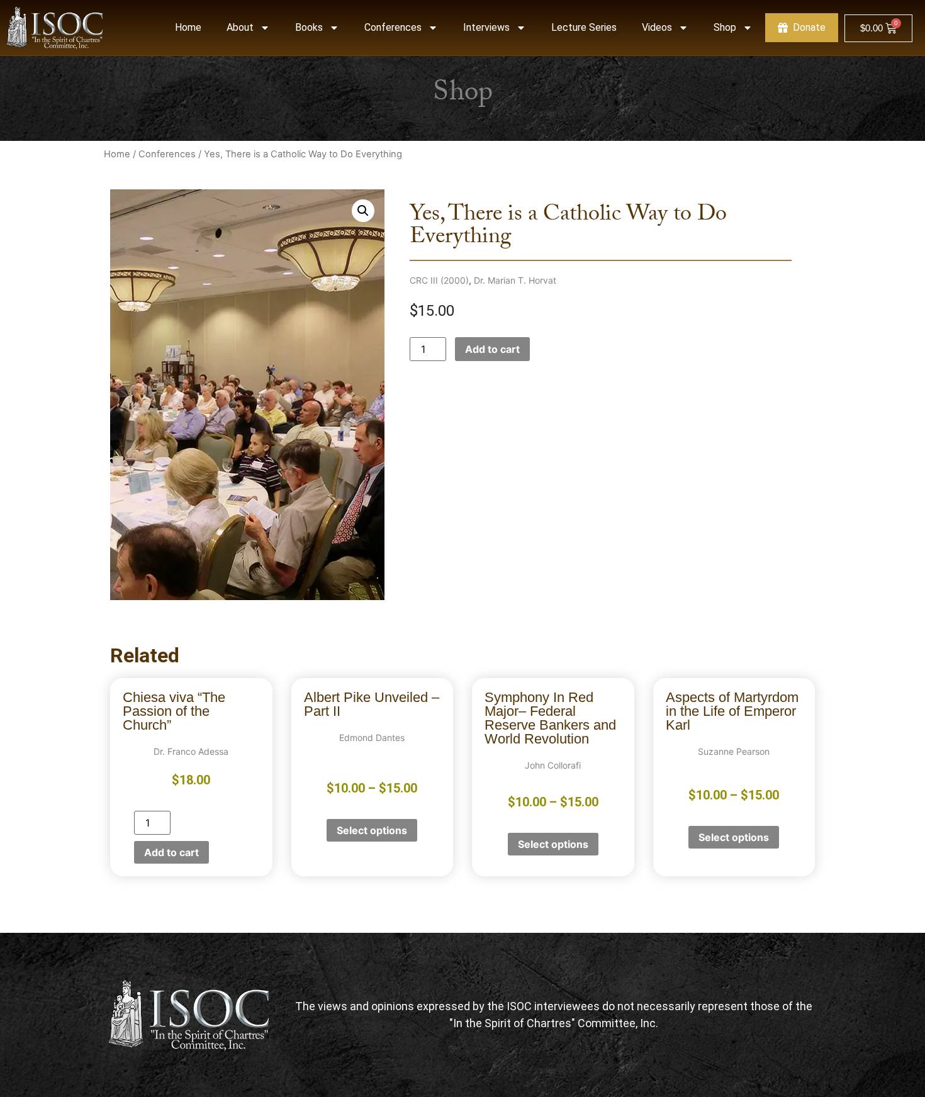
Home (188, 27)
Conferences (393, 27)
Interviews (486, 27)
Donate (809, 27)
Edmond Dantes (372, 737)
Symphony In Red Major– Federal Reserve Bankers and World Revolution (550, 718)
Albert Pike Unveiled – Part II (371, 704)
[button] (363, 210)
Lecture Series (584, 27)
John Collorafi (553, 765)
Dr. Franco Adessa (191, 751)
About (240, 27)
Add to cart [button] (171, 852)
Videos (657, 27)
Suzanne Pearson (734, 751)
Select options (372, 830)
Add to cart (492, 349)
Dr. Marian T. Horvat (515, 280)
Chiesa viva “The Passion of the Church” (174, 711)
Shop (725, 27)
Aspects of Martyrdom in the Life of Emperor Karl (732, 711)
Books (309, 27)
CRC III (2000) (439, 280)
